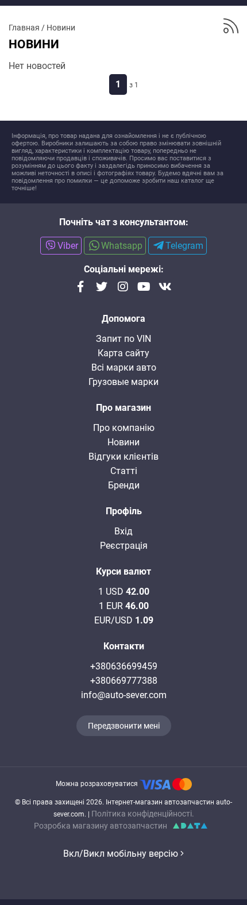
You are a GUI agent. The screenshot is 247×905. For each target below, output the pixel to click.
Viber (67, 245)
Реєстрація (124, 545)
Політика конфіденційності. (142, 813)
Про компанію (124, 427)
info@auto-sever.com (124, 695)
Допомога (123, 318)
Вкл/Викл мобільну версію (121, 853)
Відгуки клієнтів (123, 456)
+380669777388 (123, 680)
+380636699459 (123, 666)
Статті (123, 470)
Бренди (124, 485)
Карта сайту (123, 353)
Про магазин (123, 407)
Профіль (124, 511)
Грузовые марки (123, 381)
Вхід (123, 531)
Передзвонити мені (124, 725)
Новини (123, 442)
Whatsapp (121, 245)
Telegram (184, 245)
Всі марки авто (123, 367)
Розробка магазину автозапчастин (100, 825)
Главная (24, 27)
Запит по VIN (123, 338)
